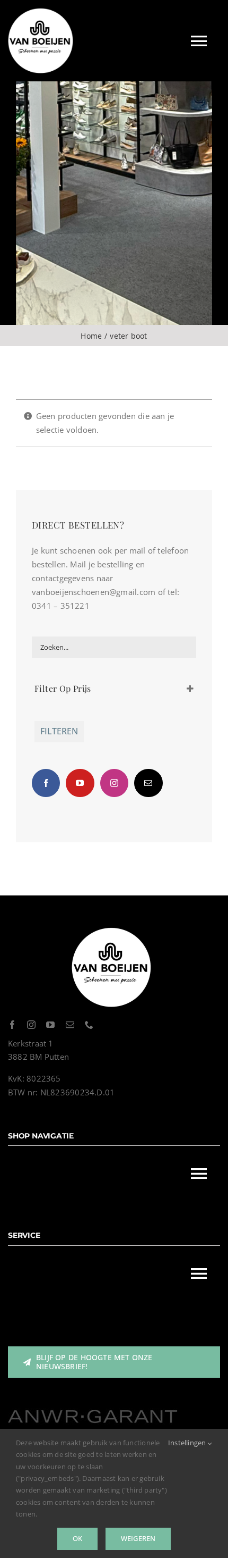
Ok (77, 1538)
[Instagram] (114, 783)
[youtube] (50, 1024)
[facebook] (12, 1024)
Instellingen (188, 1442)
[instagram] (31, 1024)
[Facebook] (46, 783)
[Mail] (148, 783)
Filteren (59, 731)
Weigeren (138, 1538)
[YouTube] (80, 783)
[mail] (70, 1024)
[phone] (89, 1024)
